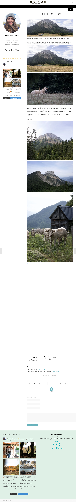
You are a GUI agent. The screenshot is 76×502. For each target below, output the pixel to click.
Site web (43, 407)
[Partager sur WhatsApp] (39, 383)
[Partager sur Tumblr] (55, 383)
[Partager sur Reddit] (65, 383)
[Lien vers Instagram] (72, 3)
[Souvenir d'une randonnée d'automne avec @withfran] (16, 91)
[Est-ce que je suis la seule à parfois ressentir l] (16, 82)
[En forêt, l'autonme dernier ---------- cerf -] (16, 73)
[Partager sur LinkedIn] (50, 383)
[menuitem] (5, 6)
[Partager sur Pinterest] (44, 383)
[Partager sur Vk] (60, 383)
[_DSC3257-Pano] (50, 28)
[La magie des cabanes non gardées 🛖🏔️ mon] (7, 91)
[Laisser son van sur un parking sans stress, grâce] (7, 73)
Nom (43, 399)
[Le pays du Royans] (1, 251)
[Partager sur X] (34, 383)
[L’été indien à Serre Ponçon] (75, 251)
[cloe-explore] (38, 2)
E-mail (43, 403)
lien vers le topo (42, 369)
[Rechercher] (70, 9)
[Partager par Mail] (70, 383)
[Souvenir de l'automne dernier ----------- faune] (7, 82)
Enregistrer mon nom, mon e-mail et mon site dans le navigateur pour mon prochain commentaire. (44, 411)
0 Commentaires (54, 375)
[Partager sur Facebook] (29, 383)
